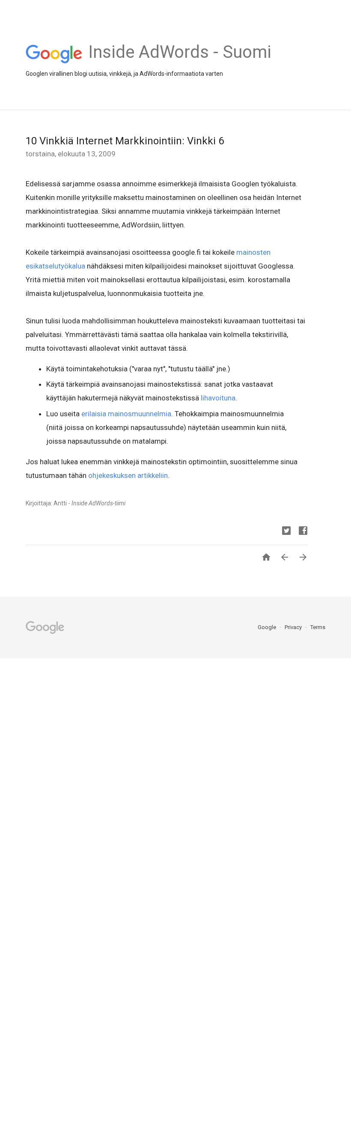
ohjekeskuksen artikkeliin (128, 475)
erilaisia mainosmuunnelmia (126, 413)
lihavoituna (218, 398)
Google (267, 627)
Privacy (294, 627)
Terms (317, 627)
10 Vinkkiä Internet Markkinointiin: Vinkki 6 (125, 141)
